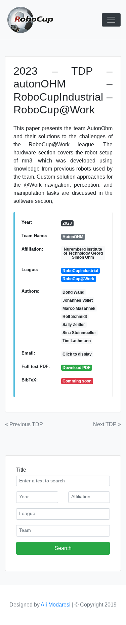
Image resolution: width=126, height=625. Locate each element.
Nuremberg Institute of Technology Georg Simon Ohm (83, 253)
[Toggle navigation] (111, 20)
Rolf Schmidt (74, 316)
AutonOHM (72, 236)
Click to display (77, 354)
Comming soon (76, 381)
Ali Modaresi (56, 605)
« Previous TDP (24, 424)
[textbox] (37, 496)
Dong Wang (73, 292)
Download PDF (76, 367)
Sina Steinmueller (79, 332)
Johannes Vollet (77, 300)
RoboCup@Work (78, 279)
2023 (67, 223)
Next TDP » (107, 424)
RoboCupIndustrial (80, 270)
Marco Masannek (78, 308)
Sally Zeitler (73, 324)
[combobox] (37, 497)
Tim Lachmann (76, 340)
